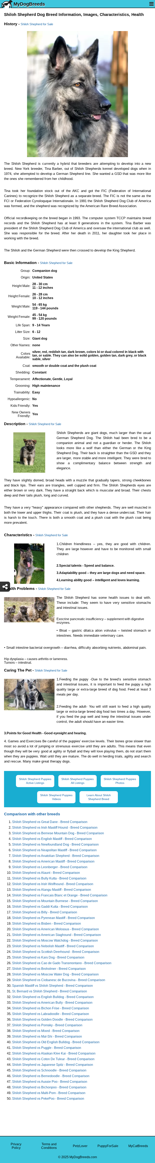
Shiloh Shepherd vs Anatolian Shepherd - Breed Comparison (55, 855)
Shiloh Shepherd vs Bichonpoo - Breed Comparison (49, 1087)
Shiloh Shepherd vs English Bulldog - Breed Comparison (53, 997)
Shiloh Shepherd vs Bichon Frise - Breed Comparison (50, 1008)
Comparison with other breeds (32, 814)
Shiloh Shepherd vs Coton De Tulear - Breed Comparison (53, 1059)
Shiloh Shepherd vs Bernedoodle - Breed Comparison (50, 1076)
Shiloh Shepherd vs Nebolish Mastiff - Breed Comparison (53, 946)
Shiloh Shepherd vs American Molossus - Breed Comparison (55, 929)
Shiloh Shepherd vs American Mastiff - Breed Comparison (53, 861)
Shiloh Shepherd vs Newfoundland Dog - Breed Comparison (55, 844)
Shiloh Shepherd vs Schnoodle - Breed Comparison (49, 1070)
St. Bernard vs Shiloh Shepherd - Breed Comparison (49, 991)
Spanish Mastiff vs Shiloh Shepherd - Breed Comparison (52, 985)
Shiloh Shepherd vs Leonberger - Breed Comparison (49, 867)
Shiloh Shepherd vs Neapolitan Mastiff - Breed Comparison (54, 850)
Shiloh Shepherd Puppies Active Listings (35, 780)
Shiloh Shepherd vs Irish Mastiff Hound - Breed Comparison (54, 827)
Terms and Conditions (49, 1145)
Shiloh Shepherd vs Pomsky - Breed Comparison (47, 1025)
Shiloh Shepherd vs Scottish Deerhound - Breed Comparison (55, 951)
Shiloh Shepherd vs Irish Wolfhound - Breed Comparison (52, 884)
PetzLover (80, 1146)
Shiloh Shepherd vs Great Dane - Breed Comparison (49, 822)
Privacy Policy (16, 1145)
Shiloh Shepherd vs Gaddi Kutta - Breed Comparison (50, 906)
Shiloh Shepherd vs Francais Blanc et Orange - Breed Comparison (59, 895)
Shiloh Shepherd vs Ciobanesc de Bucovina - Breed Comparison (58, 980)
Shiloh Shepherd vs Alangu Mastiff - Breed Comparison (51, 889)
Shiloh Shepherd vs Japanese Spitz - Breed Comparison (52, 1064)
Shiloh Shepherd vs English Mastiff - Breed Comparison (52, 839)
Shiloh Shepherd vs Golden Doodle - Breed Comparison (52, 1019)
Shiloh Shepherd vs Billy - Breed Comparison (44, 912)
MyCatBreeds (138, 1146)
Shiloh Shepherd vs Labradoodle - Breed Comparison (50, 1014)
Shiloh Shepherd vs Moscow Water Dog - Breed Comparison (55, 974)
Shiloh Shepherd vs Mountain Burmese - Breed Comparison (55, 901)
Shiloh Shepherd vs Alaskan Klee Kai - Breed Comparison (53, 1053)
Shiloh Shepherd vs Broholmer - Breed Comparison (49, 968)
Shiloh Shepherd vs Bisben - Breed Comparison (46, 923)
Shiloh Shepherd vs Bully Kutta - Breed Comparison (49, 878)
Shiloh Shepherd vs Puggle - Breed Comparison (46, 1047)
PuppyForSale (107, 1146)
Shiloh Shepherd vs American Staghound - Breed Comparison (56, 935)
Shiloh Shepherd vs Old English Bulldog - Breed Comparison (55, 1042)
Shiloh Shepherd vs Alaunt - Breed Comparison (46, 872)
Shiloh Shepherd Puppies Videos (56, 797)
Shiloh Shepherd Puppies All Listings (77, 780)
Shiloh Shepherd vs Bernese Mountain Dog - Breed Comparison (58, 833)
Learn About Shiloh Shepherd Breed (99, 797)
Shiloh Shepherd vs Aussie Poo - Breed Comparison (49, 1081)
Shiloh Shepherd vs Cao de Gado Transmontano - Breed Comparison (61, 963)
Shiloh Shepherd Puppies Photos (120, 780)
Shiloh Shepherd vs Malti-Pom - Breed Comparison (48, 1093)
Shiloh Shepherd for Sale (37, 24)
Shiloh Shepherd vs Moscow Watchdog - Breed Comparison (55, 940)
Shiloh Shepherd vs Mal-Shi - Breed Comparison (47, 1036)
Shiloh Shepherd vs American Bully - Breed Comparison (52, 1002)
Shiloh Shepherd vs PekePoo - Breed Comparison (48, 1098)
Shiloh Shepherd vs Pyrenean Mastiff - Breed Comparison (53, 918)
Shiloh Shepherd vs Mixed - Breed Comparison (46, 1031)
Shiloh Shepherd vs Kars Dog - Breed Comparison (48, 957)
